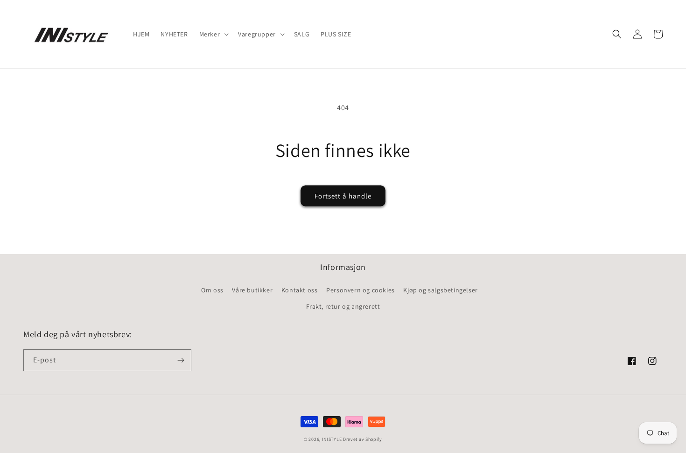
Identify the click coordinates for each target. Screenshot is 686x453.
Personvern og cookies (360, 290)
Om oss (212, 290)
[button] (213, 34)
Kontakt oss (299, 290)
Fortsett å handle (343, 195)
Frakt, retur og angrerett (343, 306)
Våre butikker (252, 290)
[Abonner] (180, 360)
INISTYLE (332, 439)
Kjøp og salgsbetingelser (440, 290)
